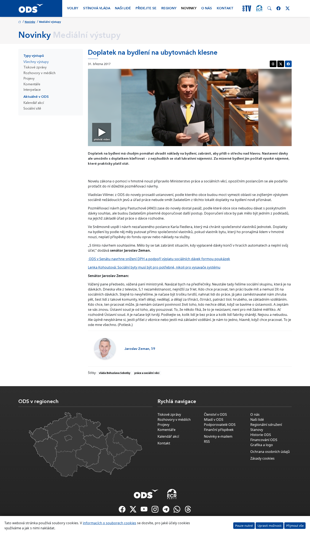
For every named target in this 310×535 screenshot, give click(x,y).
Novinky (189, 8)
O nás (206, 8)
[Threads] (188, 510)
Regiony (169, 8)
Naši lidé (123, 8)
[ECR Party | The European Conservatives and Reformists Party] (259, 8)
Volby (72, 8)
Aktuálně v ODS (36, 97)
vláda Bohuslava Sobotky (114, 373)
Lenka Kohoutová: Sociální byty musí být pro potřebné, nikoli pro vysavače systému (154, 267)
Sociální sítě (32, 108)
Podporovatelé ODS (220, 424)
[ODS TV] (144, 510)
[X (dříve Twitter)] (133, 510)
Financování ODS (263, 439)
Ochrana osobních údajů (270, 451)
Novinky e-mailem (218, 436)
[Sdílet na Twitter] (280, 64)
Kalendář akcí (33, 103)
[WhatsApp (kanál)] (177, 510)
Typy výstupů (33, 56)
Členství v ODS (215, 414)
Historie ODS (260, 434)
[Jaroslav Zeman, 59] (105, 349)
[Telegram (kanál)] (166, 510)
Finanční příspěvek (219, 429)
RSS (207, 441)
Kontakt (225, 8)
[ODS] (146, 493)
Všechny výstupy (36, 62)
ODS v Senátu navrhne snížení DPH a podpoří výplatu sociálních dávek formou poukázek (159, 259)
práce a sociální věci (146, 373)
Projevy (29, 78)
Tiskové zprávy (35, 67)
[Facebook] (122, 510)
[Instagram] (155, 510)
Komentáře (31, 84)
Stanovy (256, 429)
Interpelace (32, 90)
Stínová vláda (96, 8)
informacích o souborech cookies (109, 523)
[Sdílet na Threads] (273, 64)
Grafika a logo (261, 445)
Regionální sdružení (266, 424)
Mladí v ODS (213, 419)
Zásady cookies (262, 458)
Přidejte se (146, 8)
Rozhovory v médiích (39, 73)
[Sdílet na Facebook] (288, 64)
